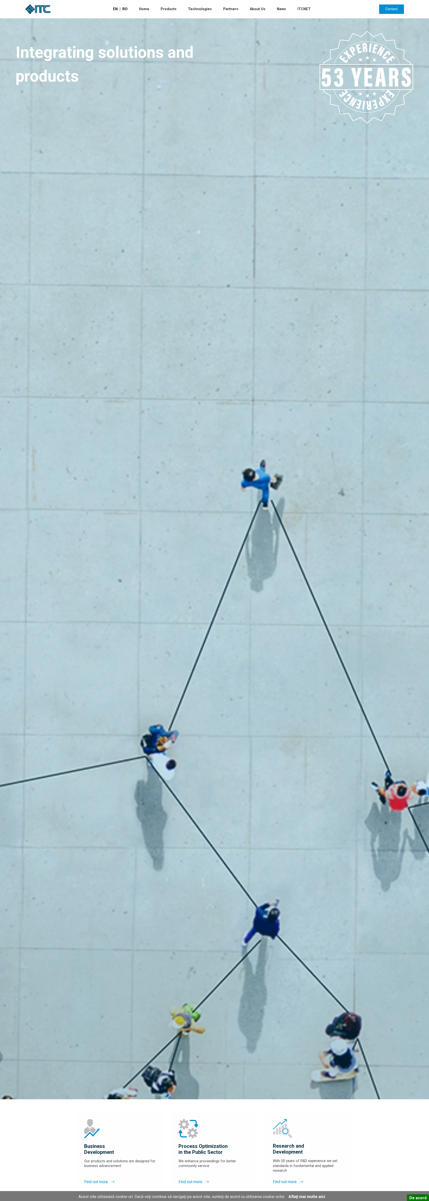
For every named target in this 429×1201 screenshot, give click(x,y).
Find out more (96, 1181)
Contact (391, 9)
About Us (257, 9)
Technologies (200, 9)
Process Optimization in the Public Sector (203, 1149)
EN (115, 9)
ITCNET (304, 9)
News (281, 9)
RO (125, 9)
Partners (230, 9)
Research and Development (288, 1149)
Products (169, 9)
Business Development (99, 1149)
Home (144, 9)
